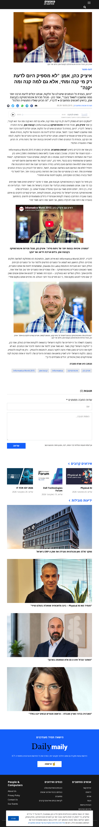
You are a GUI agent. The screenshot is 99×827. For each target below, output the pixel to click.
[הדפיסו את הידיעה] (37, 105)
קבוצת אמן (43, 370)
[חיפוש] (85, 7)
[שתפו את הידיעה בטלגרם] (28, 105)
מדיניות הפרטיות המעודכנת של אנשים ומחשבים (46, 822)
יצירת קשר (87, 788)
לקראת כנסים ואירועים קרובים (50, 800)
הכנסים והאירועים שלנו (53, 788)
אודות (89, 796)
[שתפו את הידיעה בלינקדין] (18, 105)
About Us (12, 791)
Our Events (13, 804)
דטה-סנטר (87, 69)
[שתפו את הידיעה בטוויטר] (13, 105)
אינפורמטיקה (73, 370)
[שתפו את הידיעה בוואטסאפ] (23, 105)
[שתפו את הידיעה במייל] (9, 105)
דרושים (88, 792)
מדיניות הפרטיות (84, 809)
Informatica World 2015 (24, 370)
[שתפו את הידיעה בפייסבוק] (32, 105)
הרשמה (48, 763)
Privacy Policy (14, 795)
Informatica (57, 370)
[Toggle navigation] (88, 2)
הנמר (89, 800)
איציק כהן (86, 370)
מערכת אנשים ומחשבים (83, 105)
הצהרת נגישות (85, 805)
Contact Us (13, 799)
